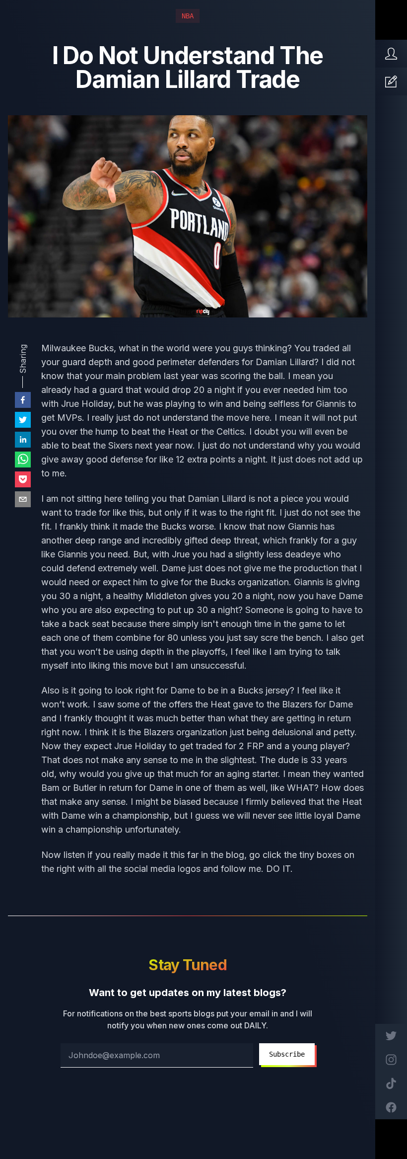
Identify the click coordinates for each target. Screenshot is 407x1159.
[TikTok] (391, 1083)
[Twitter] (391, 1036)
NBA (188, 16)
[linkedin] (23, 440)
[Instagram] (391, 1060)
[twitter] (23, 420)
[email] (23, 499)
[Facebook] (391, 1107)
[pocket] (23, 479)
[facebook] (23, 400)
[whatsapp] (23, 459)
